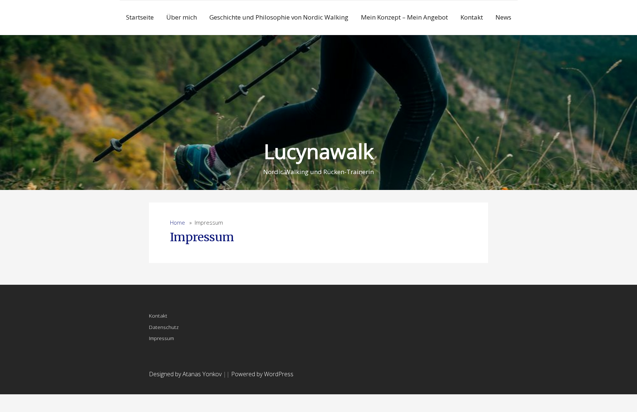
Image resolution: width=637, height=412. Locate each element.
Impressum (202, 237)
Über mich (181, 17)
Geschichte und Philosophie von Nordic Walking (278, 17)
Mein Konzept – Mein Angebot (404, 17)
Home (177, 222)
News (503, 17)
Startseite (140, 17)
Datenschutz (164, 326)
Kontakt (471, 17)
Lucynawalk (318, 151)
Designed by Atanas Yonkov (186, 374)
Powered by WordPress (262, 374)
